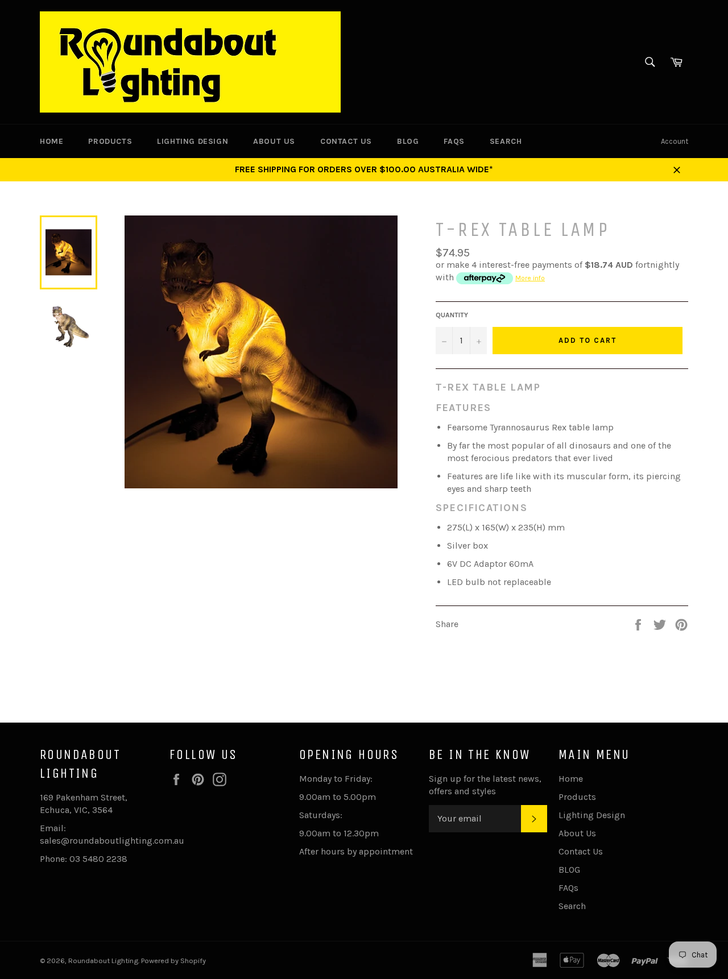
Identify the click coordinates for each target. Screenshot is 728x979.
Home (51, 141)
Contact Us (346, 141)
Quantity (452, 315)
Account (674, 141)
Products (110, 141)
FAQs (454, 141)
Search (506, 141)
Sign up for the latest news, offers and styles (485, 785)
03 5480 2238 (98, 858)
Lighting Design (192, 141)
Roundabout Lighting (103, 960)
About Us (274, 141)
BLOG (408, 141)
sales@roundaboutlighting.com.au (112, 840)
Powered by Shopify (173, 960)
